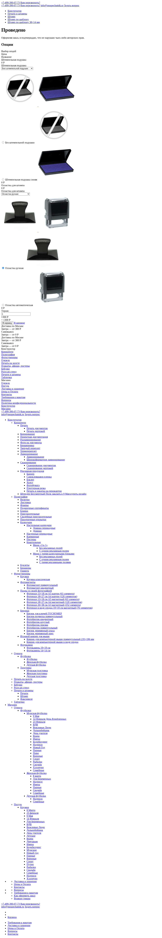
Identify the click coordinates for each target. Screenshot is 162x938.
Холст (30, 482)
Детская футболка (36, 664)
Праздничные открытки (33, 519)
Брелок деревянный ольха (41, 630)
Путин (30, 864)
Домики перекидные (44, 528)
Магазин (6, 408)
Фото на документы (31, 442)
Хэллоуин (38, 767)
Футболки (25, 710)
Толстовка (25, 667)
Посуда (5, 386)
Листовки (25, 502)
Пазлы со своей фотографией (36, 590)
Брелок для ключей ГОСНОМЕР (44, 613)
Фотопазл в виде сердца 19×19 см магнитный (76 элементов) (60, 607)
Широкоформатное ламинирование (46, 459)
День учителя (40, 733)
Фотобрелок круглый (38, 622)
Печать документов (37, 428)
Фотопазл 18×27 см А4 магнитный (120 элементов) (54, 602)
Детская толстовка (37, 676)
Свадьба (37, 764)
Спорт (36, 759)
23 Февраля (39, 721)
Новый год (32, 853)
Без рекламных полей (50, 548)
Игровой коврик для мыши (35, 636)
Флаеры (24, 505)
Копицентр (7, 351)
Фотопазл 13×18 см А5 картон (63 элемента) (51, 593)
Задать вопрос (71, 5)
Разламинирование (30, 439)
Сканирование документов (41, 465)
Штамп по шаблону (18, 19)
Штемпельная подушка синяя (21, 179)
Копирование (27, 434)
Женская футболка (37, 662)
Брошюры (25, 568)
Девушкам (32, 841)
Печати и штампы (17, 13)
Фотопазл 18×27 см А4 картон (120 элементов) (52, 596)
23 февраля (32, 813)
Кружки (24, 576)
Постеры (31, 539)
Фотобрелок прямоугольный (42, 627)
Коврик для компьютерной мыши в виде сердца (52, 642)
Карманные (33, 536)
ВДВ (35, 724)
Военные (38, 756)
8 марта (37, 776)
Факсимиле (26, 699)
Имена (36, 739)
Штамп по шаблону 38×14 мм (24, 22)
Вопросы (6, 400)
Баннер (30, 474)
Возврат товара (22, 898)
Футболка (25, 656)
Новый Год (39, 747)
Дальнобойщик (41, 730)
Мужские (32, 850)
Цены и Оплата (9, 391)
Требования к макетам (13, 397)
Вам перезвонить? (30, 2)
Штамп (11, 16)
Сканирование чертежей (40, 468)
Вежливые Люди (42, 727)
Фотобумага (33, 485)
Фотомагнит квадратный (40, 588)
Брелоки (24, 610)
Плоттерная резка (36, 488)
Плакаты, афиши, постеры (15, 366)
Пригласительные (30, 513)
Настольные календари (39, 525)
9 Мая (36, 716)
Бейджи (5, 368)
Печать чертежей (36, 431)
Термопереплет (28, 451)
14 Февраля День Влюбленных (49, 719)
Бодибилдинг (40, 741)
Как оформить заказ (24, 895)
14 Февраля (33, 818)
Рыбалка (37, 761)
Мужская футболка (37, 713)
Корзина (12, 917)
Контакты (6, 394)
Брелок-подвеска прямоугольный (44, 616)
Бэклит (30, 479)
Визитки (25, 499)
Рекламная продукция (32, 471)
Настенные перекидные (39, 533)
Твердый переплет (30, 448)
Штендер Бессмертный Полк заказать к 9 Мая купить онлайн (53, 494)
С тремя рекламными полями (55, 562)
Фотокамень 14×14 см (38, 650)
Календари (26, 522)
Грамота (24, 570)
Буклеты (24, 565)
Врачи (36, 736)
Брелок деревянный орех (40, 633)
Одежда (5, 360)
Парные (37, 750)
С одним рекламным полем (54, 551)
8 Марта (31, 810)
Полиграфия (8, 354)
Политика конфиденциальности (18, 403)
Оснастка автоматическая (19, 305)
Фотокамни (26, 645)
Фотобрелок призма (37, 625)
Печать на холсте (10, 363)
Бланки (24, 511)
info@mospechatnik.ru (52, 5)
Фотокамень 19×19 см (38, 647)
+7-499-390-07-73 (10, 2)
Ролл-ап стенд (8, 371)
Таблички (6, 377)
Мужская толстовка (37, 670)
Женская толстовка (37, 673)
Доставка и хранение (12, 388)
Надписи (38, 744)
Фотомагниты (27, 582)
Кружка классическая (38, 579)
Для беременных (42, 778)
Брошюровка (27, 445)
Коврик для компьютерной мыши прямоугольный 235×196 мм (60, 639)
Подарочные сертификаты (34, 508)
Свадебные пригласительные (36, 516)
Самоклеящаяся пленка (39, 476)
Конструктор (15, 10)
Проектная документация (34, 437)
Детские (31, 835)
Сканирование (28, 462)
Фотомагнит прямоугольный (42, 585)
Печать (24, 425)
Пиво (36, 753)
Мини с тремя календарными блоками (53, 553)
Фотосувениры (9, 357)
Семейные (38, 770)
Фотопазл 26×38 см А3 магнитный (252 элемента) (54, 605)
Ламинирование (29, 454)
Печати (24, 693)
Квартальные (34, 542)
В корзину (7, 323)
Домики (37, 531)
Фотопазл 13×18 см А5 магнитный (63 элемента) (53, 599)
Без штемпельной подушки (19, 142)
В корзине (19, 323)
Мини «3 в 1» (40, 545)
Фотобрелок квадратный (40, 619)
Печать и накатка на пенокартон (44, 491)
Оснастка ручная (14, 268)
